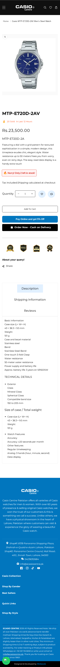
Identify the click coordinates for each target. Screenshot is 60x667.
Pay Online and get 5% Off (30, 219)
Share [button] (9, 266)
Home (6, 21)
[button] (4, 7)
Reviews (30, 310)
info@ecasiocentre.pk (13, 654)
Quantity (8, 193)
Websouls (41, 664)
